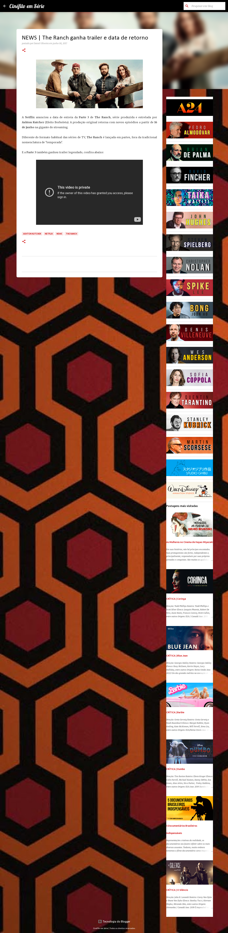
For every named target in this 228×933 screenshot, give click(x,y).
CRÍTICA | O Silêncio (177, 890)
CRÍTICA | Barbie (175, 712)
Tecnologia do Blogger (116, 921)
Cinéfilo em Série (26, 6)
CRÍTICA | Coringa (176, 598)
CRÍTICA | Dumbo (175, 769)
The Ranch (71, 234)
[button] (24, 50)
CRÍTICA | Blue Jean (177, 655)
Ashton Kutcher (32, 234)
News (59, 234)
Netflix (49, 234)
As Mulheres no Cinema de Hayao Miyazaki (189, 542)
